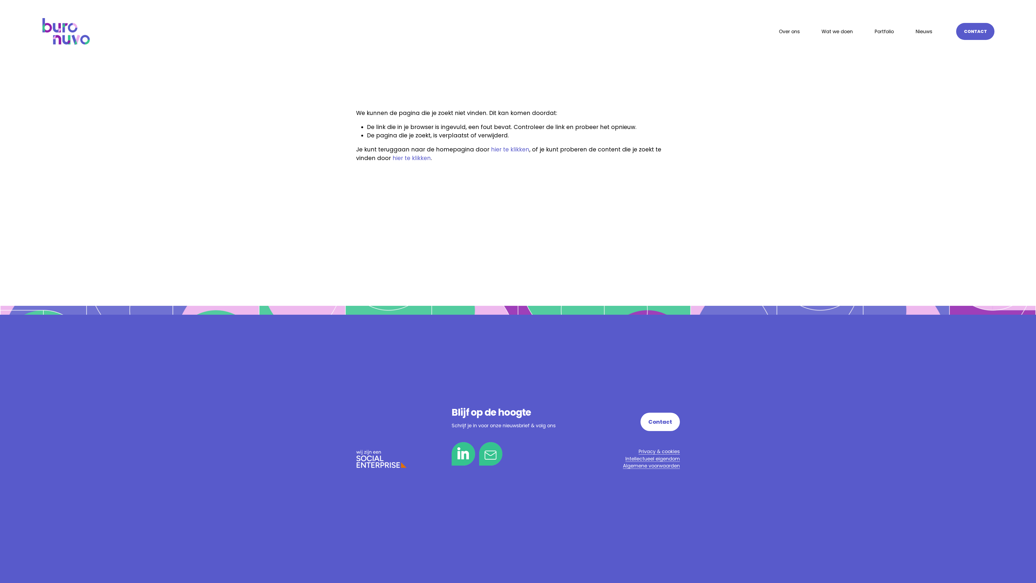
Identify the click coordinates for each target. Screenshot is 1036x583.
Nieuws (924, 31)
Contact (975, 31)
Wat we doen (837, 31)
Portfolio (884, 31)
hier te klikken (510, 149)
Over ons (789, 31)
